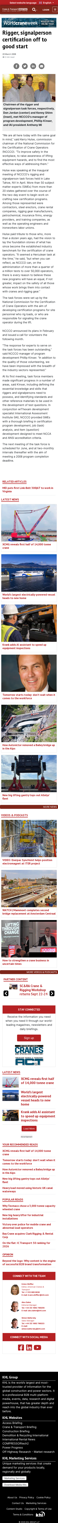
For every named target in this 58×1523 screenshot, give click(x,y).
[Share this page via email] (41, 66)
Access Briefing (12, 1423)
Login (46, 10)
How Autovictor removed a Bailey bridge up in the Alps (28, 746)
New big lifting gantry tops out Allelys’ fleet (25, 796)
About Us (12, 1497)
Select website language (23, 2)
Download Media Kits (15, 1484)
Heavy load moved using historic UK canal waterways (27, 1189)
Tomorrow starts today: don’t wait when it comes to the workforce (28, 696)
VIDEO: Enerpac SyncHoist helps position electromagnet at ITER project (27, 861)
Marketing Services (14, 1478)
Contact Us (18, 1503)
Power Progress (12, 1447)
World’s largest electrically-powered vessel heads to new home (28, 596)
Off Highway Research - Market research (28, 1451)
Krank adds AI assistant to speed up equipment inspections (24, 646)
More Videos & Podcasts (42, 972)
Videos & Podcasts (14, 815)
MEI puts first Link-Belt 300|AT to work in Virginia (27, 489)
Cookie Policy (43, 1497)
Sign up (29, 1038)
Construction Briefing (15, 1431)
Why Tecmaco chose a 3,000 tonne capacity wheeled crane (28, 1207)
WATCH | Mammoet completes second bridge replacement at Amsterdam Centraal (29, 911)
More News (50, 806)
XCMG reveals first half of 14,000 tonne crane (26, 546)
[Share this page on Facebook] (16, 66)
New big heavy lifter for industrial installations (22, 1216)
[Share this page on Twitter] (25, 66)
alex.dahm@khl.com (37, 1310)
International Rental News (18, 1439)
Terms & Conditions (23, 1514)
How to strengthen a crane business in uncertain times (25, 962)
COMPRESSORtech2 (15, 1443)
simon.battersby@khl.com (33, 1329)
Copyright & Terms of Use (38, 1508)
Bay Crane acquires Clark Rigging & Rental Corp (27, 1235)
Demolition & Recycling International (25, 1435)
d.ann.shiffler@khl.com (38, 1295)
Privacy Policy (26, 1497)
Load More (29, 1128)
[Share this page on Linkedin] (33, 66)
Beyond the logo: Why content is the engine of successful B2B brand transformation (29, 1262)
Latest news (10, 499)
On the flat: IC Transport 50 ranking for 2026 (26, 1244)
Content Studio (14, 1508)
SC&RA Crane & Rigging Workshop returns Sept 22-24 (34, 990)
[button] (52, 993)
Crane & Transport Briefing (19, 1427)
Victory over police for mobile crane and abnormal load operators (26, 1226)
